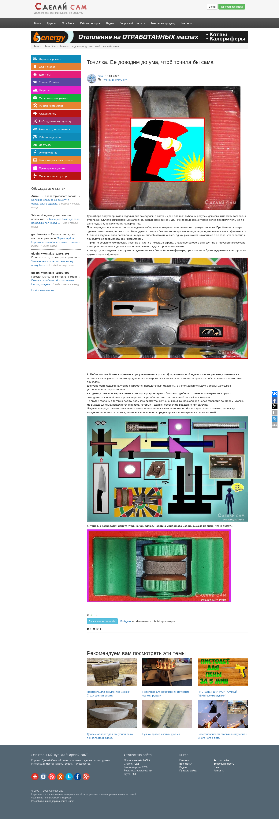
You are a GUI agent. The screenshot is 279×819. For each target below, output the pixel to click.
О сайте (67, 23)
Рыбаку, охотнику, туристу (55, 121)
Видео (110, 23)
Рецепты (44, 90)
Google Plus (86, 776)
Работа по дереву (50, 137)
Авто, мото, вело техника (54, 129)
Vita (100, 76)
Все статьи (185, 763)
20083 (146, 760)
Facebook (77, 776)
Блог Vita (50, 46)
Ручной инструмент (51, 105)
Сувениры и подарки (52, 168)
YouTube (35, 776)
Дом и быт (45, 74)
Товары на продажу (163, 23)
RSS (52, 776)
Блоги (37, 23)
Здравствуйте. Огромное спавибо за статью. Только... (55, 240)
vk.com (43, 776)
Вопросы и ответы (224, 763)
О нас (217, 767)
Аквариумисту (47, 113)
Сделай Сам (85, 6)
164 (151, 770)
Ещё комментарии (42, 290)
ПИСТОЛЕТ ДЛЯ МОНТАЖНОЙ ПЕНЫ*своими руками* (217, 693)
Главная (184, 760)
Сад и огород (47, 66)
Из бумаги (45, 144)
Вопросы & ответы (131, 23)
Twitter (69, 776)
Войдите (125, 621)
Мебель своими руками (53, 98)
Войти (212, 6)
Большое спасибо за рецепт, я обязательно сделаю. (50, 201)
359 (134, 774)
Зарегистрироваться (232, 6)
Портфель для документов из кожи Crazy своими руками (108, 693)
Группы (51, 23)
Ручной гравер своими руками (161, 734)
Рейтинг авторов (90, 23)
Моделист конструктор (53, 176)
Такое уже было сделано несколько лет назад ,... (55, 220)
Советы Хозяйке (49, 82)
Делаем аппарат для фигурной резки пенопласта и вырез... (110, 735)
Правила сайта (187, 770)
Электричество (48, 152)
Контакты (186, 23)
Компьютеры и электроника (56, 160)
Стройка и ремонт (50, 59)
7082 (136, 763)
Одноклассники (60, 776)
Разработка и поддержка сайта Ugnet (52, 801)
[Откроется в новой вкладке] (39, 805)
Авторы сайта (221, 760)
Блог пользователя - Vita (102, 621)
